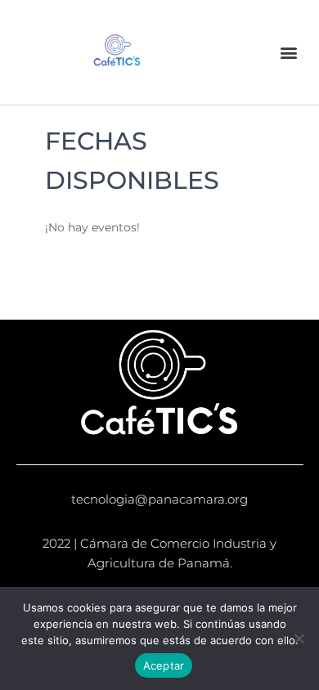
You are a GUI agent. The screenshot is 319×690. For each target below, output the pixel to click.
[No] (298, 638)
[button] (289, 52)
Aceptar (164, 665)
